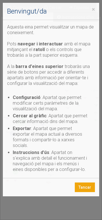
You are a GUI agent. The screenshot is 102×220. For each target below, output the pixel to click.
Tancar (84, 187)
